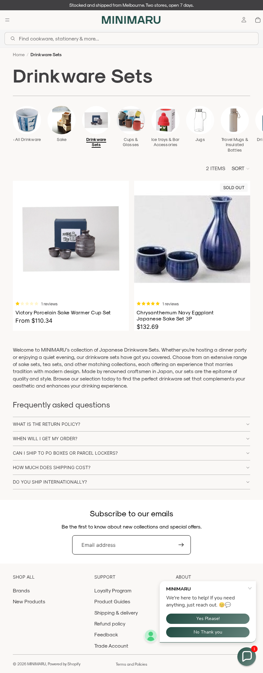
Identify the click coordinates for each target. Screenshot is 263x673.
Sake (62, 139)
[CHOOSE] (119, 287)
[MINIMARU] (131, 20)
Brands (21, 590)
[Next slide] (243, 129)
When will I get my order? (45, 438)
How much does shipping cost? (51, 467)
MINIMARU (36, 663)
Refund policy (109, 623)
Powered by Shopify (64, 663)
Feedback (106, 634)
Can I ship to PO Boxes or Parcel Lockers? (65, 453)
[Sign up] (181, 545)
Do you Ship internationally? (50, 482)
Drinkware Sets (96, 142)
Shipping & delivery (116, 612)
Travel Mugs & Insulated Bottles (234, 144)
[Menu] (7, 20)
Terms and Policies (131, 664)
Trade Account (111, 645)
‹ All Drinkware (27, 139)
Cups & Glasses (131, 142)
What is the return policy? (46, 424)
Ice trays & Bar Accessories (165, 142)
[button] (241, 169)
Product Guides (112, 601)
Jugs (200, 139)
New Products (29, 601)
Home (19, 54)
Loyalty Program (113, 590)
